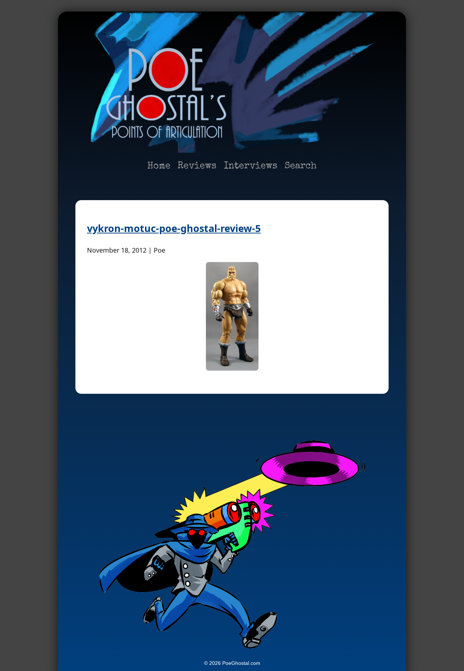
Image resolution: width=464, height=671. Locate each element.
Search (301, 166)
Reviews (197, 166)
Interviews (250, 166)
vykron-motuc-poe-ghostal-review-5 (174, 228)
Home (158, 166)
